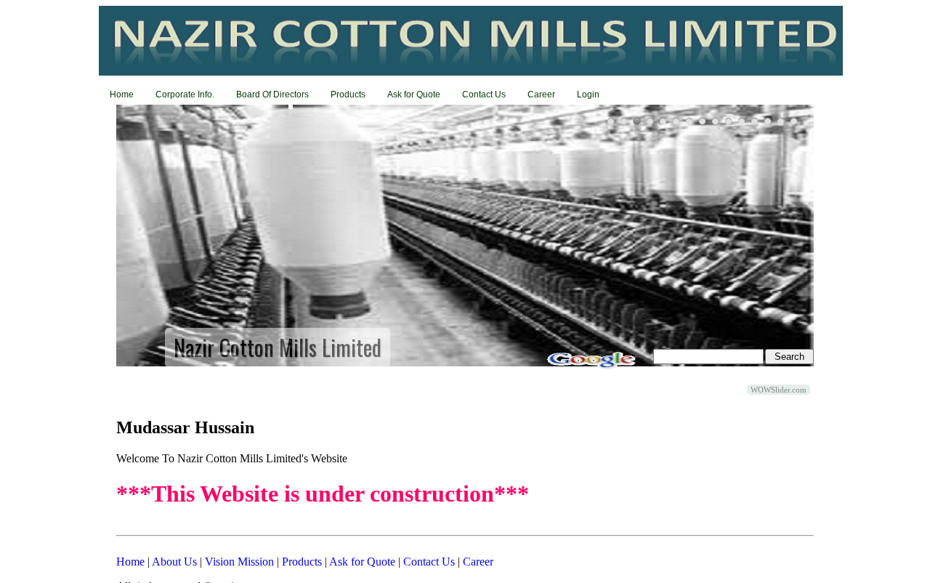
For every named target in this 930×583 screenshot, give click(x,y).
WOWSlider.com (778, 389)
